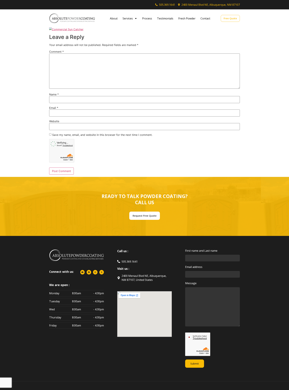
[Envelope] (82, 272)
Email (53, 107)
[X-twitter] (101, 272)
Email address (193, 267)
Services (128, 18)
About (114, 18)
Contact (205, 18)
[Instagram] (95, 272)
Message (191, 283)
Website (54, 121)
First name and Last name (201, 251)
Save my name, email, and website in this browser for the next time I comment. (102, 134)
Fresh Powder (187, 18)
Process (147, 18)
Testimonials (165, 18)
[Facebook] (89, 272)
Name (54, 94)
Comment (56, 51)
